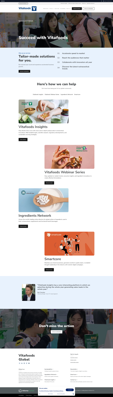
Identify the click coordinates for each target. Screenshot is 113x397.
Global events (45, 8)
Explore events (76, 8)
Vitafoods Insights (64, 3)
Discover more (49, 183)
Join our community (88, 8)
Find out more (23, 226)
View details (23, 139)
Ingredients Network (90, 3)
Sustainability (62, 8)
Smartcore (84, 3)
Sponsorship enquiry (74, 362)
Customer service (74, 357)
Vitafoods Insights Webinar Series (74, 3)
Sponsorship (57, 8)
